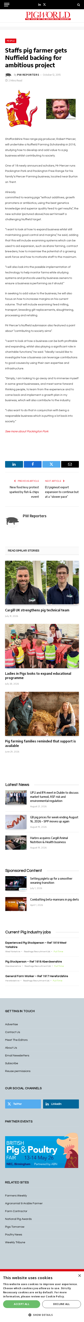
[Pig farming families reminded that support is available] (42, 714)
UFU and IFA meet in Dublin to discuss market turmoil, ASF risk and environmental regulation (54, 797)
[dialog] (42, 1296)
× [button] (79, 1275)
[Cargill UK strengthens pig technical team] (42, 583)
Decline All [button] (61, 1304)
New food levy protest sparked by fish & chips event (24, 491)
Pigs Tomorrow (14, 1226)
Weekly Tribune (15, 1242)
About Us (11, 1047)
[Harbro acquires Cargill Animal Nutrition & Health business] (16, 843)
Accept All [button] (21, 1304)
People (11, 41)
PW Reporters (28, 74)
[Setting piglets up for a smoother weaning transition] (16, 883)
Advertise (11, 1024)
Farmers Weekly (16, 1195)
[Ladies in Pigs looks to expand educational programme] (42, 646)
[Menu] (6, 4)
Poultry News (13, 1234)
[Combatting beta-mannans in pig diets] (16, 904)
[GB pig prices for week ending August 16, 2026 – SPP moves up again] (16, 822)
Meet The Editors (16, 1040)
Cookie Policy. (55, 1296)
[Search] (78, 4)
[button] (42, 1314)
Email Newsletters (17, 1055)
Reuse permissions (17, 1071)
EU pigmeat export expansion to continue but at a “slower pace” (62, 491)
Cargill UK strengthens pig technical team (37, 610)
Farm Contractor (16, 1211)
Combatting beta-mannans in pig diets (54, 899)
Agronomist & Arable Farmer (24, 1203)
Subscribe (11, 1063)
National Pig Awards (18, 1219)
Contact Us (12, 1032)
